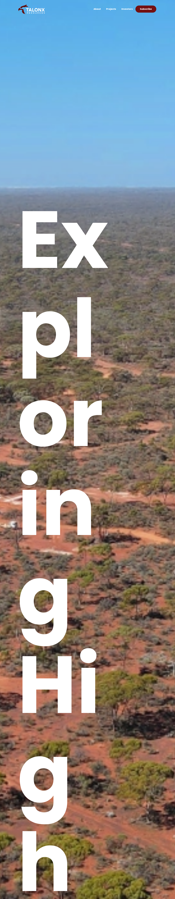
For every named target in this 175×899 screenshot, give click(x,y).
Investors (127, 9)
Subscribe (146, 9)
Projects (111, 9)
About (97, 9)
